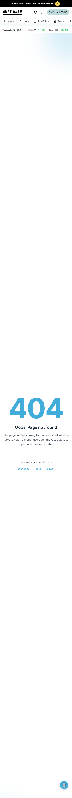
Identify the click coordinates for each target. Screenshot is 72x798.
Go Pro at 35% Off (58, 12)
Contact (49, 468)
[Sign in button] (42, 12)
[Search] (35, 12)
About (37, 468)
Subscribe (24, 468)
